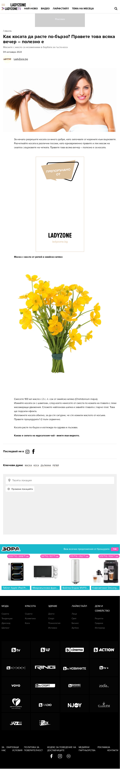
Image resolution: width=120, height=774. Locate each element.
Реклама (102, 747)
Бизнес (75, 623)
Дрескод (6, 623)
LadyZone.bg (21, 59)
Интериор (100, 628)
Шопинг (6, 628)
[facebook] (51, 756)
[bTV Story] (16, 667)
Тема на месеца (83, 8)
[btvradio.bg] (45, 703)
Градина (99, 623)
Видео (45, 8)
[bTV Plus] (104, 667)
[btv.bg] (16, 649)
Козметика (30, 618)
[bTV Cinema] (74, 649)
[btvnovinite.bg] (74, 667)
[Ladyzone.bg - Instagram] (27, 451)
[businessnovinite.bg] (74, 685)
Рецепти (99, 618)
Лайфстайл (61, 8)
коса (36, 465)
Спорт (51, 618)
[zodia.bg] (104, 685)
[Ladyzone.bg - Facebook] (33, 458)
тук (115, 549)
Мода (5, 606)
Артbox (75, 628)
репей (56, 465)
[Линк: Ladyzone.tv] (11, 8)
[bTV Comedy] (45, 649)
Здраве (52, 606)
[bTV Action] (104, 649)
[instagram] (60, 756)
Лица (74, 613)
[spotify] (69, 756)
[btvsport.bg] (45, 685)
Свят (74, 618)
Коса (27, 623)
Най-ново (31, 8)
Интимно (52, 628)
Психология (54, 623)
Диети (51, 613)
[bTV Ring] (45, 667)
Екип (9, 747)
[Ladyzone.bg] (21, 5)
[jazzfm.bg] (16, 721)
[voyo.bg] (16, 685)
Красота (8, 31)
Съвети (5, 613)
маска (28, 465)
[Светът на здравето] (16, 703)
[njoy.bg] (74, 703)
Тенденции (7, 618)
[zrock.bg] (45, 721)
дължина (46, 465)
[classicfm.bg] (104, 703)
